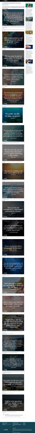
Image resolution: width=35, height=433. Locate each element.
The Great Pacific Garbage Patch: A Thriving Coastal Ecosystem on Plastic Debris (29, 64)
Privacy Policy (24, 424)
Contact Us (22, 0)
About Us (20, 0)
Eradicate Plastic (4, 0)
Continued (30, 15)
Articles (17, 0)
